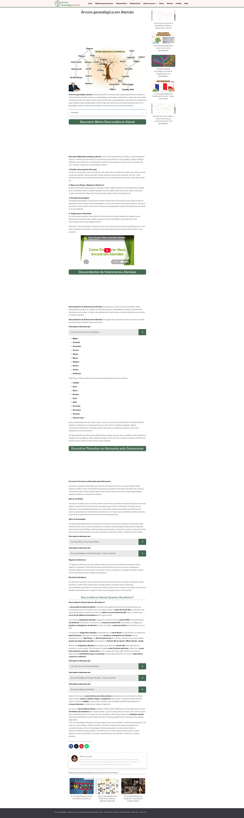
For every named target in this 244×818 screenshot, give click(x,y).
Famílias (179, 3)
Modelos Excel (135, 3)
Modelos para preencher (104, 3)
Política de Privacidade (111, 812)
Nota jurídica (135, 812)
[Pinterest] (81, 746)
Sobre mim (143, 812)
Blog (186, 3)
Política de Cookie (124, 812)
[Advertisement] (107, 31)
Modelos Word (121, 3)
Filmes (161, 3)
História (170, 3)
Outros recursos (149, 3)
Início (90, 3)
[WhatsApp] (86, 746)
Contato (100, 812)
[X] (76, 746)
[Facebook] (71, 746)
